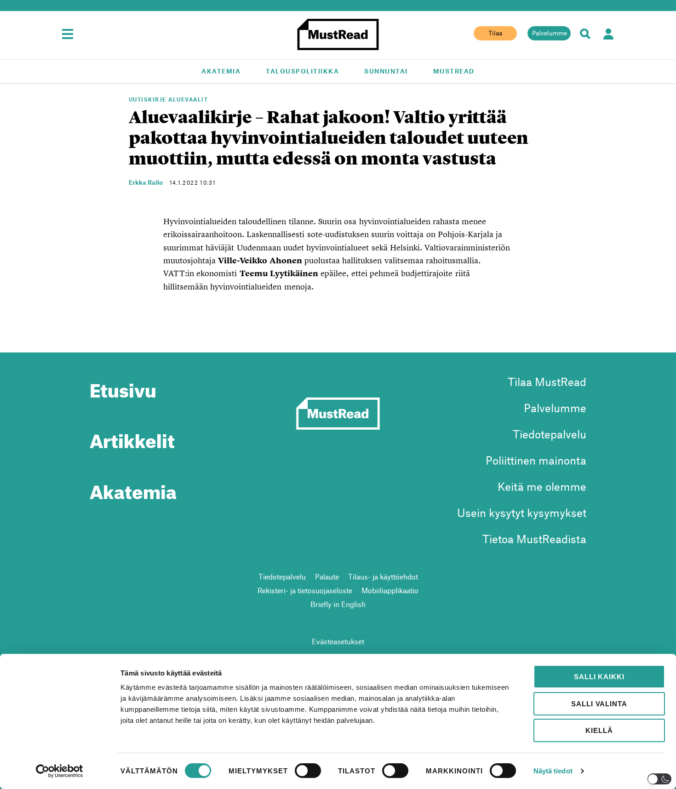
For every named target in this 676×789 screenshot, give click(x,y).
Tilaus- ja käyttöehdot (383, 576)
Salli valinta (599, 704)
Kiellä (599, 730)
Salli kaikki (599, 677)
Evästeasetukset (338, 641)
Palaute (327, 576)
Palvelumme (549, 33)
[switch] (308, 770)
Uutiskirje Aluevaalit (168, 99)
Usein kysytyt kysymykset (521, 512)
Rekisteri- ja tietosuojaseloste (305, 590)
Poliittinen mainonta (536, 460)
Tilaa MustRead (547, 381)
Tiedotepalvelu (549, 434)
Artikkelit (132, 437)
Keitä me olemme (542, 486)
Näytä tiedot (553, 771)
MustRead (454, 71)
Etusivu (123, 387)
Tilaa (495, 33)
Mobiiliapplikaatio (389, 590)
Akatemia (221, 71)
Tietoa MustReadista (534, 538)
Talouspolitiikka (302, 71)
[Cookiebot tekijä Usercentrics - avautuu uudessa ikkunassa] (59, 771)
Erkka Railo (146, 182)
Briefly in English (338, 604)
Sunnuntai (386, 71)
